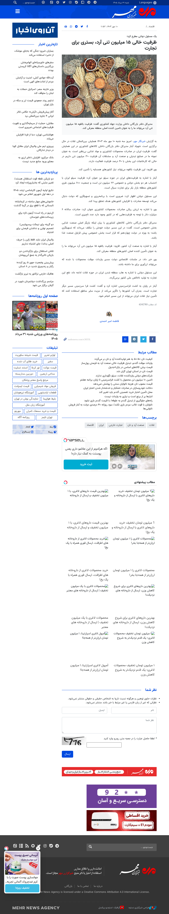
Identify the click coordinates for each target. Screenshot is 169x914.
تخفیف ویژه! (22, 888)
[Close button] (38, 848)
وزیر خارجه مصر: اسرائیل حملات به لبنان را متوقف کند (35, 91)
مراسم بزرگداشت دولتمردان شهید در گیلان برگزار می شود (34, 283)
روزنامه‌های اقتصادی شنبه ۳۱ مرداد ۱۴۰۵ (35, 336)
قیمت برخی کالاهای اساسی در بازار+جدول (130, 367)
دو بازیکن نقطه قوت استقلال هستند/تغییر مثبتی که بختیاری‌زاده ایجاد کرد (34, 181)
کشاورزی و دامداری (135, 26)
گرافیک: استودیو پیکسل (109, 907)
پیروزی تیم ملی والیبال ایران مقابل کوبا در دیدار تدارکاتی (33, 148)
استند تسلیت (21, 368)
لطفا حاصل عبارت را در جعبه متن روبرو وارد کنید (130, 739)
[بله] (51, 846)
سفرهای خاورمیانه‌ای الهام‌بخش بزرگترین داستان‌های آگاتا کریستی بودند (36, 66)
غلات (152, 425)
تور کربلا (35, 368)
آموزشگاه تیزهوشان (24, 393)
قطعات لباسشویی (47, 393)
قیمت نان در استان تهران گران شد (134, 371)
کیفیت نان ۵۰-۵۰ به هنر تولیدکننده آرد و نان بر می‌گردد (123, 359)
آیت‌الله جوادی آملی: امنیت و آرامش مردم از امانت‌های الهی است (35, 80)
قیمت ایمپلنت (21, 386)
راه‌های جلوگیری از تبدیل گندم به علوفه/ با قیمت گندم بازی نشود (118, 401)
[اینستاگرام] (45, 846)
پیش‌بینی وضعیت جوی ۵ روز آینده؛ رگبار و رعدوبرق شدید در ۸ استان (35, 265)
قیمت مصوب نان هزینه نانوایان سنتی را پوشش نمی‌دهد (123, 384)
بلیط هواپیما (49, 399)
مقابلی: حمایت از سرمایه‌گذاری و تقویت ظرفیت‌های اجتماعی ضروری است (33, 125)
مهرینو (17, 411)
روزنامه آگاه (24, 417)
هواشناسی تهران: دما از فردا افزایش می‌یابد (35, 137)
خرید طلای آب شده (27, 362)
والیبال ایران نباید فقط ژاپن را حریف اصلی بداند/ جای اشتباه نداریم (35, 242)
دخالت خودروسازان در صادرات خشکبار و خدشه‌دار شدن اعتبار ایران (118, 388)
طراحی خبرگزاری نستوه (139, 907)
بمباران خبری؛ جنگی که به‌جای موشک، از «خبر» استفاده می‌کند (34, 53)
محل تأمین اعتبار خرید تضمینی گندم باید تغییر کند (126, 392)
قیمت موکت (49, 368)
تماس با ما (83, 886)
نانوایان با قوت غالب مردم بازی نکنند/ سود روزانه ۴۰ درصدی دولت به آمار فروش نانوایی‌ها (111, 407)
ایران (101, 425)
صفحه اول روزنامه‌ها (43, 296)
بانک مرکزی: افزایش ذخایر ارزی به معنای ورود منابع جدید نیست (36, 160)
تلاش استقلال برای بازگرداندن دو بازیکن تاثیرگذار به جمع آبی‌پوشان (36, 253)
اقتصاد (152, 26)
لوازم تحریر (49, 355)
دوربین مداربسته (24, 374)
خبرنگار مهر (140, 141)
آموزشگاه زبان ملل (35, 405)
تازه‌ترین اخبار (48, 44)
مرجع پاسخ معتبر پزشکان (35, 380)
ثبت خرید (86, 464)
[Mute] (119, 466)
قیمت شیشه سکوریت (26, 355)
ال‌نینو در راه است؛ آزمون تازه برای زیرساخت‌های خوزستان (36, 215)
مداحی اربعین (47, 374)
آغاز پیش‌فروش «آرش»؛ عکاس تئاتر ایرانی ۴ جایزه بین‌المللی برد (35, 114)
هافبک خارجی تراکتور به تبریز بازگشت (34, 274)
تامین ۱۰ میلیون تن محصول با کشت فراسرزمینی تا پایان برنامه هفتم (116, 380)
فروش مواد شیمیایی (45, 386)
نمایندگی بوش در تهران (26, 399)
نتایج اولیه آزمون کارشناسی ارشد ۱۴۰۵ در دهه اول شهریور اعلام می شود (33, 192)
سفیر (50, 362)
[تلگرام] (57, 846)
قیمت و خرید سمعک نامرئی (41, 411)
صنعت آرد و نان (136, 425)
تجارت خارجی (115, 425)
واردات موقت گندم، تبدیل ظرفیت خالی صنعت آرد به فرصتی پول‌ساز (117, 363)
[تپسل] (65, 440)
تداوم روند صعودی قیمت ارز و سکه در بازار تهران (33, 103)
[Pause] (114, 466)
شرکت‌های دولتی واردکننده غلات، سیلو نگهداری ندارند (124, 376)
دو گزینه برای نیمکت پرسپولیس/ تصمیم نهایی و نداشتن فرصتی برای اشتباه (35, 228)
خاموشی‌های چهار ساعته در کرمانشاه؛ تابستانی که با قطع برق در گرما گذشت (34, 204)
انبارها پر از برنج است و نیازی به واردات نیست (128, 397)
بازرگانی (68, 886)
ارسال (67, 754)
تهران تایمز (46, 417)
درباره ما (98, 886)
